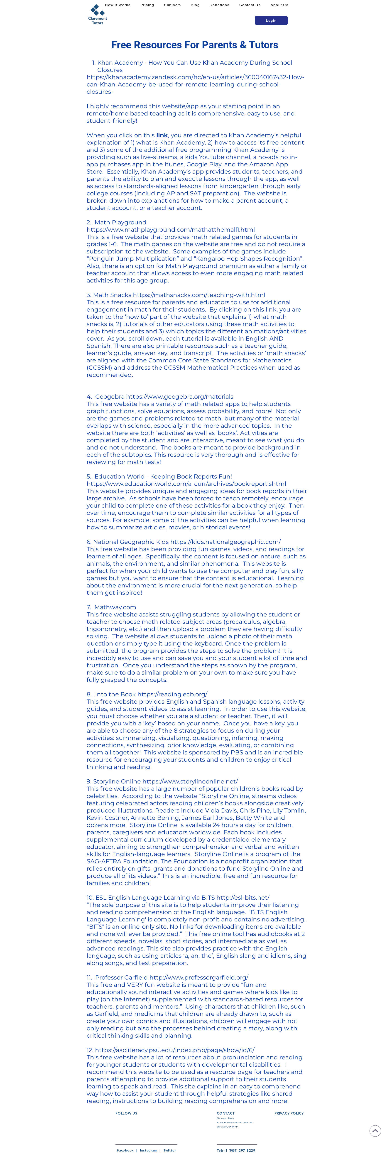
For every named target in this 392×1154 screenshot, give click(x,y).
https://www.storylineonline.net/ (190, 781)
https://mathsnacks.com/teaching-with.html (199, 295)
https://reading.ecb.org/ (172, 694)
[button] (175, 5)
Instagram (148, 1150)
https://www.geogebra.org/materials (179, 396)
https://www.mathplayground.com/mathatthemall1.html (171, 229)
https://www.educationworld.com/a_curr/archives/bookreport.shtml (186, 483)
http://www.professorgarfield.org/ (198, 977)
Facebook (125, 1150)
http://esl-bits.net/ (243, 897)
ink (163, 135)
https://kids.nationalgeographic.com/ (225, 541)
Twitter (170, 1150)
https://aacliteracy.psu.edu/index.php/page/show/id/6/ (175, 1050)
